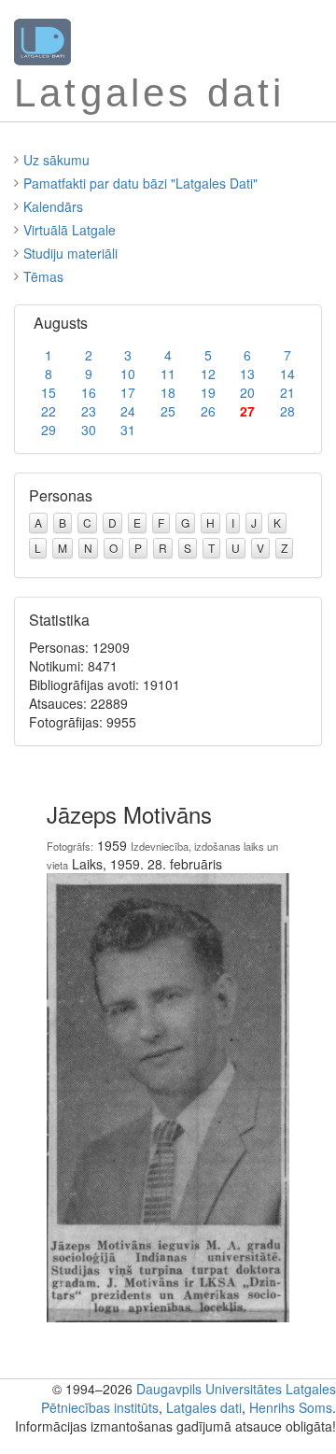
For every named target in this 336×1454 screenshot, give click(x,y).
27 (247, 411)
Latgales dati (204, 1407)
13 (247, 373)
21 (287, 392)
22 (48, 411)
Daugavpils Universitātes (209, 1388)
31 (127, 429)
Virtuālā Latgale (69, 229)
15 (48, 392)
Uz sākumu (56, 159)
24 (127, 411)
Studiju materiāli (70, 253)
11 (168, 373)
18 (168, 392)
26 (208, 411)
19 (208, 392)
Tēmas (43, 276)
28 (287, 411)
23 (88, 411)
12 (208, 373)
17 (127, 392)
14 (287, 373)
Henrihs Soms (290, 1407)
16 (88, 392)
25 (168, 411)
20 (247, 392)
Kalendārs (53, 206)
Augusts (61, 322)
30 (88, 429)
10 (127, 373)
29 (48, 429)
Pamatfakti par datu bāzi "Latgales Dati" (140, 183)
